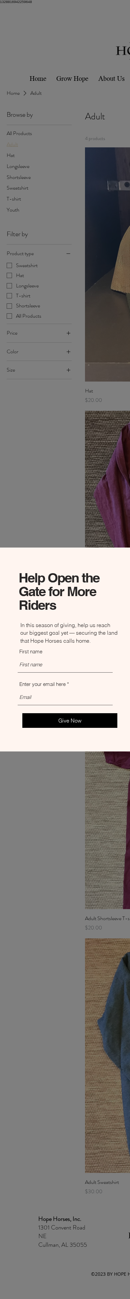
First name (30, 651)
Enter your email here (42, 684)
